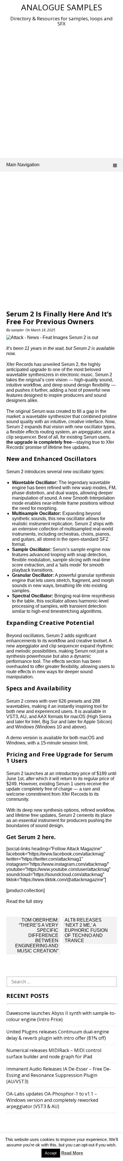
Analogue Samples (61, 7)
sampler (17, 330)
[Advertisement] (61, 90)
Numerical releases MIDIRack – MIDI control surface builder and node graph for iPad (53, 1053)
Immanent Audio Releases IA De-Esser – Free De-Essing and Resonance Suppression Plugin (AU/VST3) (58, 1075)
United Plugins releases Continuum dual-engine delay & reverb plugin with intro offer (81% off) (57, 1035)
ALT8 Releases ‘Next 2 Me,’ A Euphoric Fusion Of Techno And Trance (86, 930)
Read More (72, 1152)
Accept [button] (51, 1153)
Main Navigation (22, 164)
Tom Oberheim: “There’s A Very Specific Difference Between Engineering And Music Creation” (36, 935)
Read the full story (24, 901)
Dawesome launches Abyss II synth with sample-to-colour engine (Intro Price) (61, 1016)
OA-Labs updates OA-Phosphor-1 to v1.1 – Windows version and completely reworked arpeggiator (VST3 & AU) (52, 1100)
